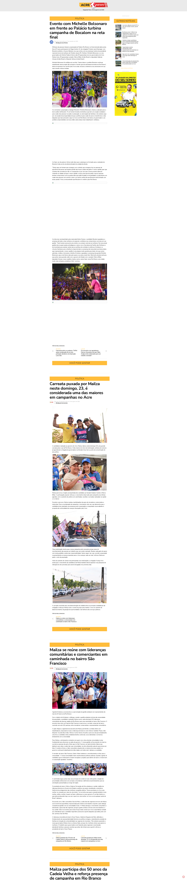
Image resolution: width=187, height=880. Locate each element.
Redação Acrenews (62, 403)
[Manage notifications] (183, 877)
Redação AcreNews (62, 43)
